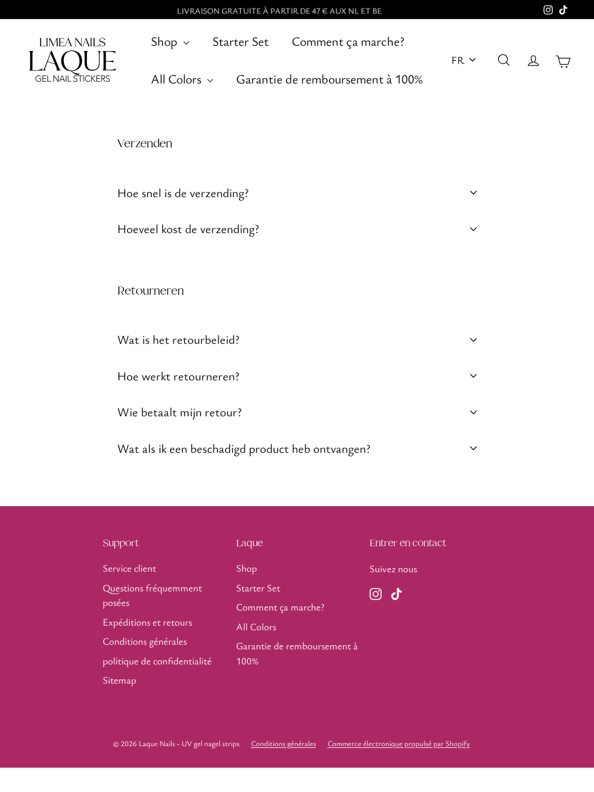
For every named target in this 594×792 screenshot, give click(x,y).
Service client (129, 568)
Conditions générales (145, 641)
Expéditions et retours (147, 621)
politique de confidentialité (157, 660)
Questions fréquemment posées (152, 595)
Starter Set (240, 40)
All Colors (177, 78)
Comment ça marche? (348, 40)
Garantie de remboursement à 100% (329, 78)
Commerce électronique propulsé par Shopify (399, 743)
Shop (165, 40)
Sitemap (119, 679)
